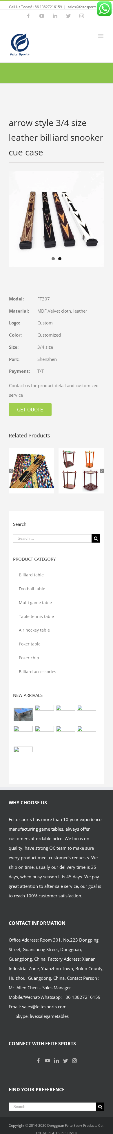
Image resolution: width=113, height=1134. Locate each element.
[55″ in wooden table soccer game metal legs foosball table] (86, 735)
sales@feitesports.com (86, 6)
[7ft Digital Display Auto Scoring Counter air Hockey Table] (44, 714)
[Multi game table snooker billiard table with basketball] (65, 735)
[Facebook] (38, 1060)
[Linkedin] (56, 1060)
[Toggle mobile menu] (101, 36)
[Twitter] (65, 1060)
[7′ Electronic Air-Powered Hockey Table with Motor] (65, 714)
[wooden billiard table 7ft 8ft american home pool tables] (23, 735)
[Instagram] (74, 1060)
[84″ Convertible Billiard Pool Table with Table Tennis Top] (44, 735)
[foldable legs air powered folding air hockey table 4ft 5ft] (23, 756)
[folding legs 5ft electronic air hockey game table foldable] (86, 714)
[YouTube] (47, 1060)
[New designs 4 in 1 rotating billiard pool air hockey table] (23, 714)
